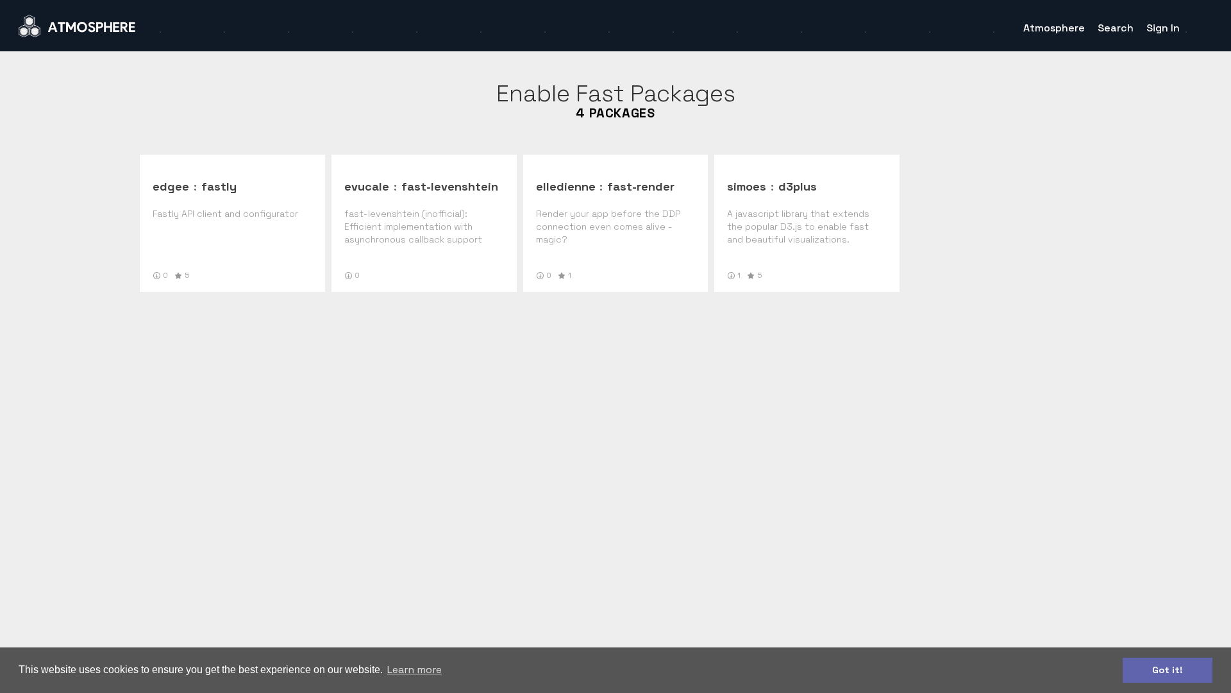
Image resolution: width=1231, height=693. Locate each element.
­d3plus (797, 186)
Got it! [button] (1167, 670)
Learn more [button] (414, 669)
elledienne (566, 186)
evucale (366, 186)
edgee (171, 186)
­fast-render (640, 186)
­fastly (219, 186)
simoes (746, 186)
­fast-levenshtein (449, 186)
